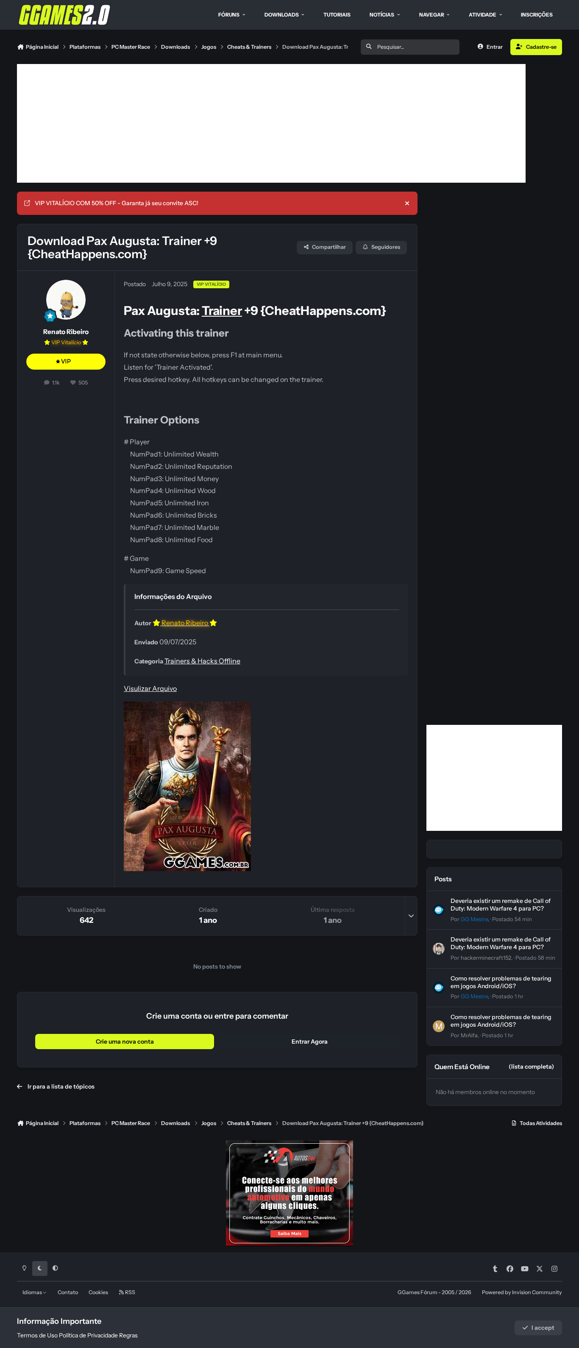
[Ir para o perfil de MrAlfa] (439, 1026)
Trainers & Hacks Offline (202, 661)
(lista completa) (531, 1066)
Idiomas (32, 1292)
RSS (129, 1292)
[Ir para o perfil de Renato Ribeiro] (66, 300)
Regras (128, 1335)
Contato (68, 1292)
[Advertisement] (271, 123)
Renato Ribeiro (66, 332)
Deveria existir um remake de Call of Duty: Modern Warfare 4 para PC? (501, 904)
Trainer (222, 310)
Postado (512, 919)
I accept (543, 1327)
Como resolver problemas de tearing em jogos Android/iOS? (501, 982)
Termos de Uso (37, 1335)
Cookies (98, 1292)
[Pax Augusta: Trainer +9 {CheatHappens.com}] (187, 707)
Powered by (522, 1292)
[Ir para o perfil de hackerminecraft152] (439, 949)
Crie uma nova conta (125, 1041)
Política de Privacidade (88, 1335)
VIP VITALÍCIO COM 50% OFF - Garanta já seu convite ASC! (116, 203)
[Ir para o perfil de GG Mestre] (439, 910)
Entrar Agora (310, 1041)
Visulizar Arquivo (150, 688)
